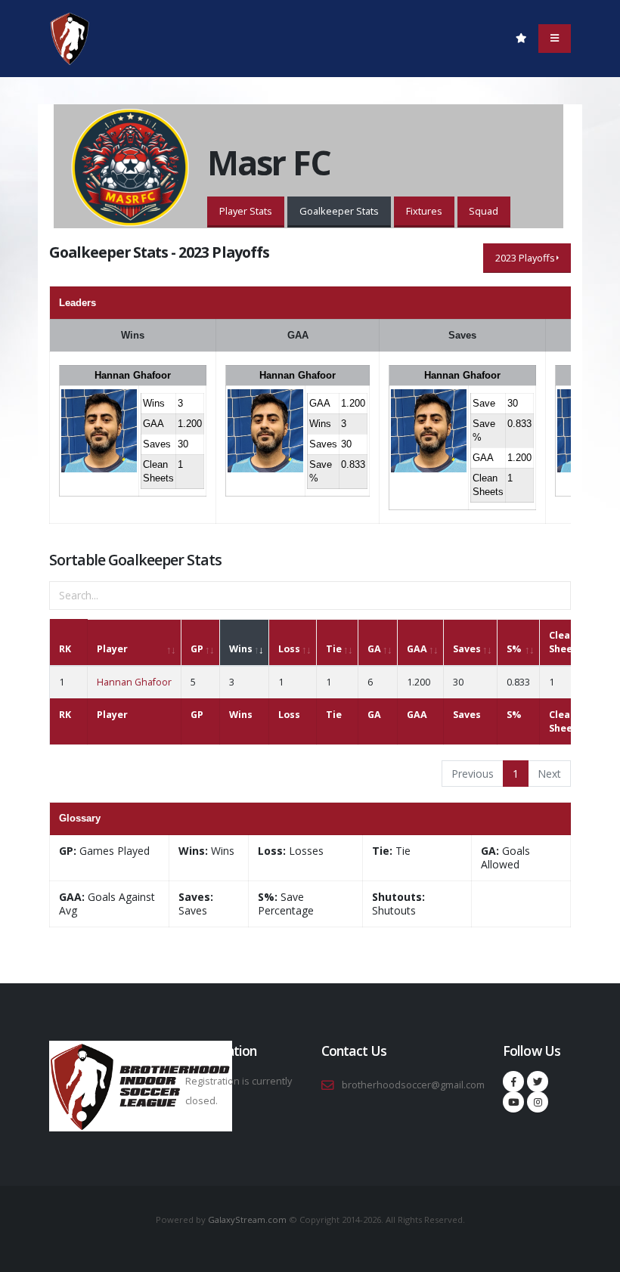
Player (112, 648)
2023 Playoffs (525, 258)
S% (514, 648)
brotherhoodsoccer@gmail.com (413, 1085)
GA (374, 648)
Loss (289, 648)
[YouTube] (513, 1102)
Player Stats (245, 211)
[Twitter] (537, 1081)
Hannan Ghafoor (133, 375)
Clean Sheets (566, 642)
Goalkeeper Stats (339, 211)
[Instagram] (537, 1102)
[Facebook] (513, 1081)
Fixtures (424, 211)
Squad (483, 211)
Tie (334, 648)
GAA (417, 648)
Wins (241, 648)
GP (197, 648)
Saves (467, 648)
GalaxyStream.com (248, 1219)
